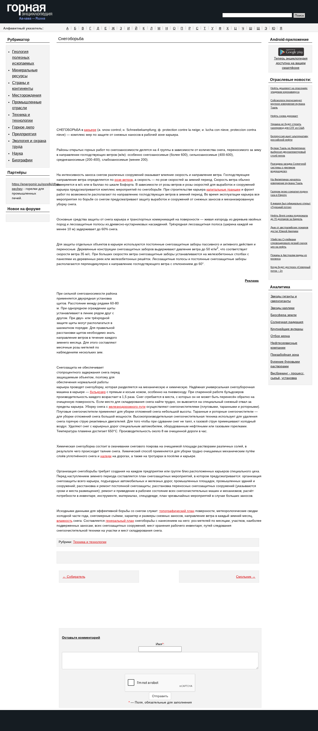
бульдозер (98, 392)
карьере (90, 130)
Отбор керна (280, 336)
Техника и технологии (89, 542)
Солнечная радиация (287, 322)
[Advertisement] (159, 93)
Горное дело (23, 127)
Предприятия (24, 134)
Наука (17, 153)
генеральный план (120, 520)
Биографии (22, 160)
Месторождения (26, 95)
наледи (106, 456)
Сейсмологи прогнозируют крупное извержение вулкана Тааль (288, 104)
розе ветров (124, 179)
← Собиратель (74, 576)
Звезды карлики (282, 308)
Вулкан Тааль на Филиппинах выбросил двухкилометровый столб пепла (288, 152)
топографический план (176, 511)
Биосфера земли (284, 315)
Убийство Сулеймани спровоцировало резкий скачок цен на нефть (289, 243)
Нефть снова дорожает (284, 116)
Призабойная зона (285, 354)
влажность (64, 520)
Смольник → (245, 576)
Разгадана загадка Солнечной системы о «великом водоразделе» (288, 167)
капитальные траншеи (223, 189)
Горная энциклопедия (30, 12)
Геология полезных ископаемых (23, 57)
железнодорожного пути (127, 406)
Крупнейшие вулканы (287, 329)
